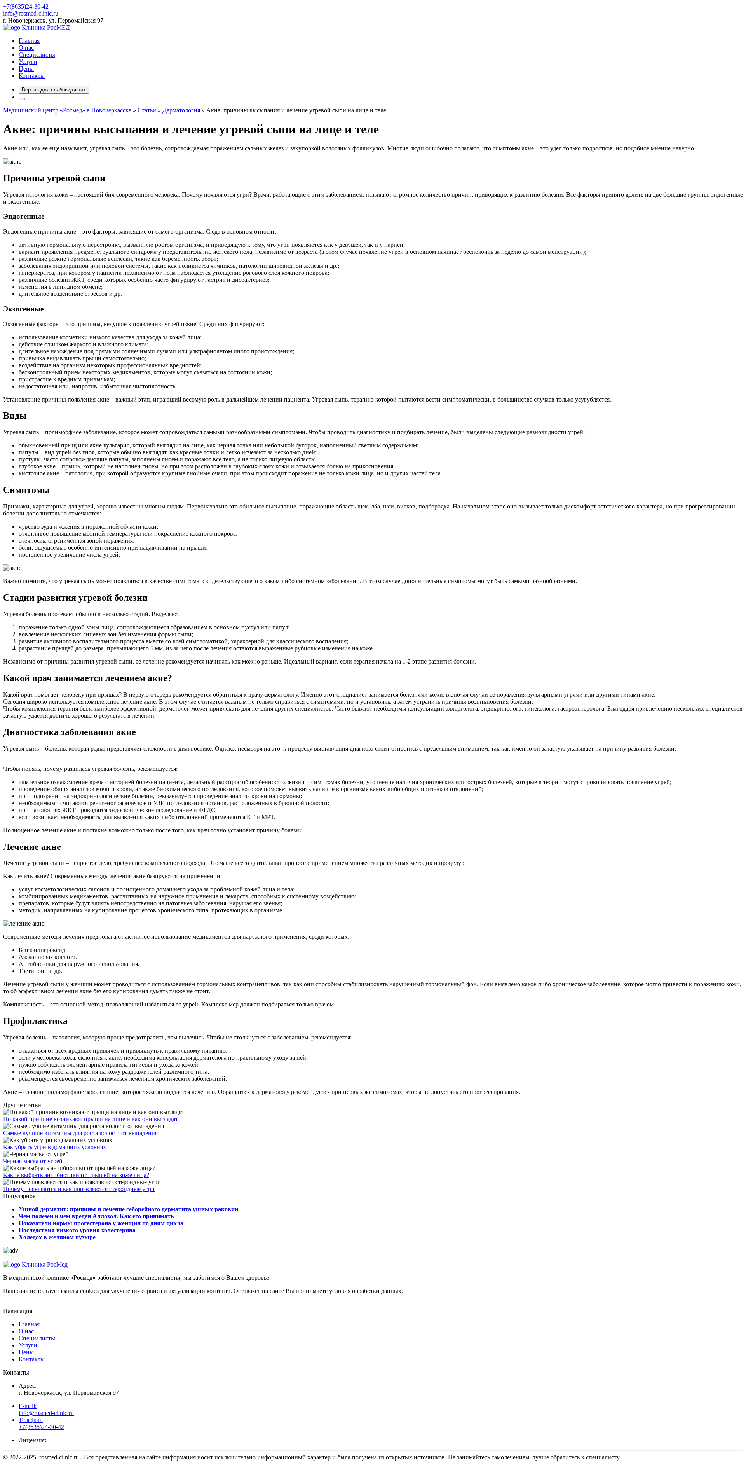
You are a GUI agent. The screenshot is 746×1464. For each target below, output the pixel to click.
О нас (26, 47)
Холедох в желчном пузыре (57, 1237)
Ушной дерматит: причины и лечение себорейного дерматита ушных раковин (128, 1209)
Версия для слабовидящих (54, 90)
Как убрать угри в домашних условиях (54, 1147)
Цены (26, 68)
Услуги (28, 61)
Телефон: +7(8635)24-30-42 (41, 1423)
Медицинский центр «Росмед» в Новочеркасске (67, 110)
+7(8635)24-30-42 (26, 6)
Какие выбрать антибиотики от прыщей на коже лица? (76, 1175)
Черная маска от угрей (33, 1161)
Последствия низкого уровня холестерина (77, 1230)
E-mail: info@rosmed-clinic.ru (46, 1409)
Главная (29, 40)
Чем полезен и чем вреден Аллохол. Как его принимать (96, 1216)
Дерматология (181, 110)
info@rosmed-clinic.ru (30, 13)
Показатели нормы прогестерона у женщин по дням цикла (101, 1223)
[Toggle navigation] (22, 99)
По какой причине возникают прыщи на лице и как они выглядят (90, 1119)
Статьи (147, 110)
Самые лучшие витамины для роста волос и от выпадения (80, 1133)
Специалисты (37, 54)
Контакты (32, 75)
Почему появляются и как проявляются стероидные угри (79, 1189)
